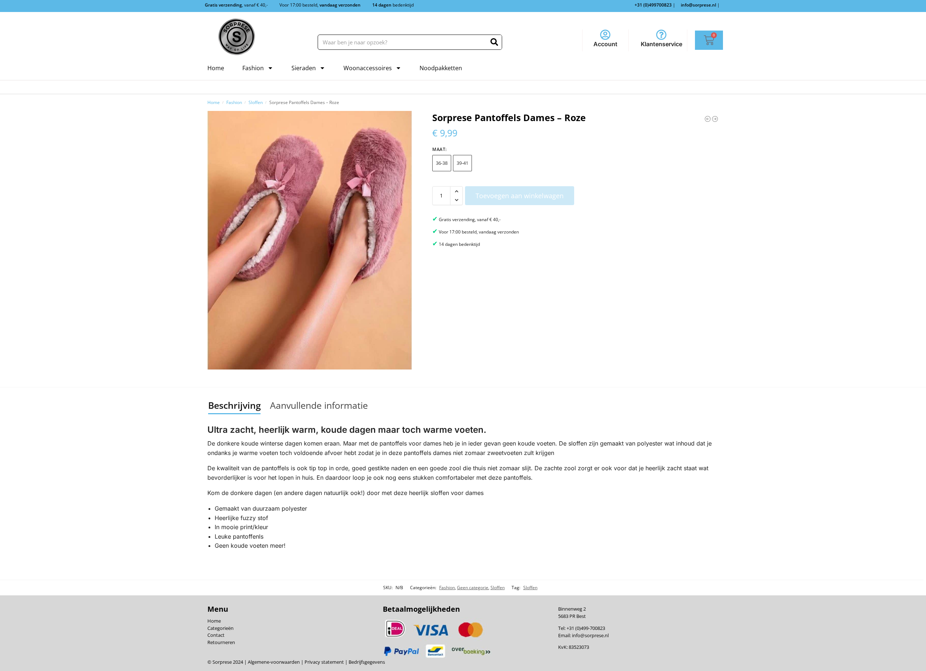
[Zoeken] (494, 42)
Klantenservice (661, 44)
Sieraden (303, 68)
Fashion (253, 68)
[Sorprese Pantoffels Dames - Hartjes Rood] (715, 119)
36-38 (442, 163)
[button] (456, 191)
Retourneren (221, 642)
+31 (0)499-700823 (586, 628)
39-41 (462, 163)
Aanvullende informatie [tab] (319, 405)
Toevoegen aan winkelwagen (520, 195)
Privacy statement (323, 662)
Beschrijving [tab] (234, 405)
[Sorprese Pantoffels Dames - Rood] (707, 119)
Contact (215, 635)
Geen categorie (472, 587)
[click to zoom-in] (309, 240)
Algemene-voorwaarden (274, 662)
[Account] (605, 34)
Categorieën (220, 628)
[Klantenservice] (661, 34)
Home (215, 68)
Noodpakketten (441, 68)
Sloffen (256, 102)
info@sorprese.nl (590, 635)
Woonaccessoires (367, 68)
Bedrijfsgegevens (366, 662)
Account (605, 44)
